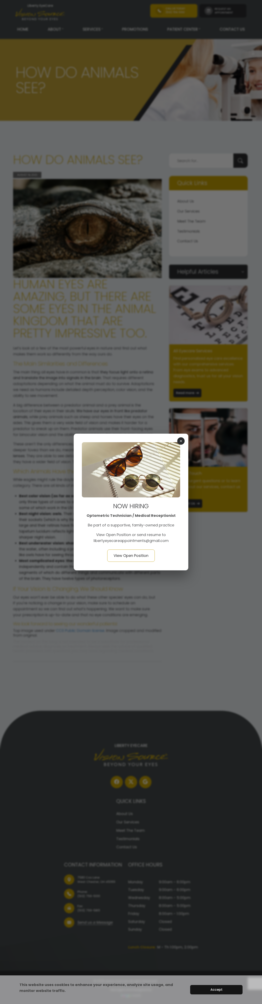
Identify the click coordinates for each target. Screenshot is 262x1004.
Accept (216, 989)
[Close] (181, 441)
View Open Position (114, 534)
